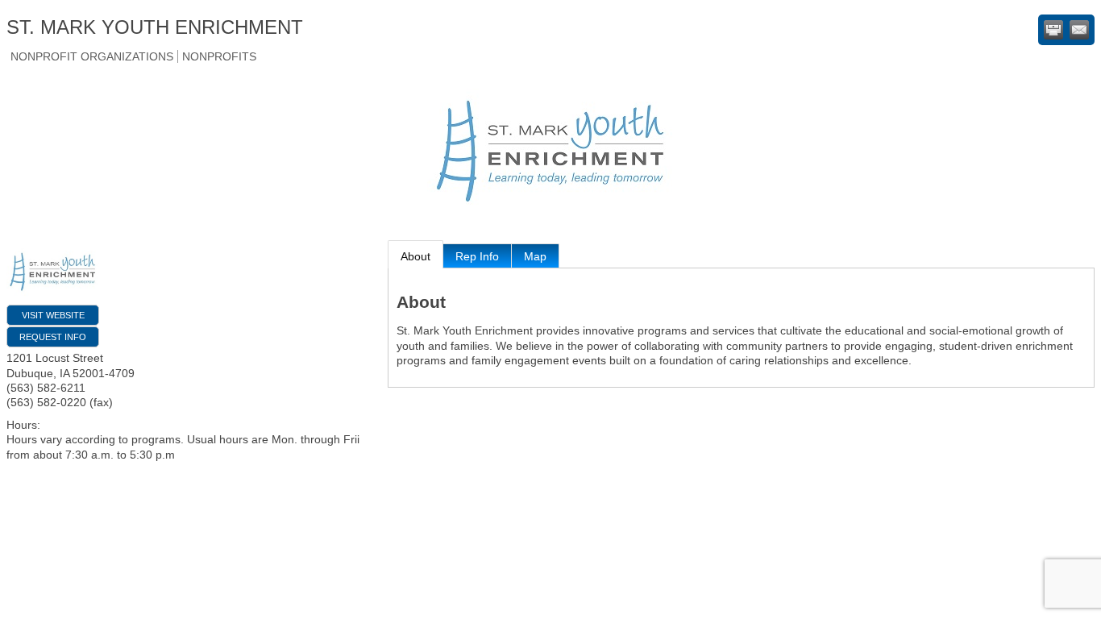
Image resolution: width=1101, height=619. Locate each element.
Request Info (52, 337)
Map (535, 256)
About (415, 256)
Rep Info (477, 256)
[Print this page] (1053, 29)
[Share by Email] (1079, 29)
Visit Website (53, 315)
